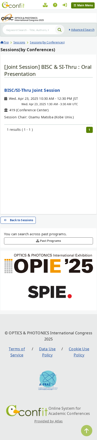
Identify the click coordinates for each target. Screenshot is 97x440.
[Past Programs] (45, 5)
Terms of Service (17, 352)
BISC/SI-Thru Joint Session (32, 90)
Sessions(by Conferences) (47, 42)
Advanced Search (82, 30)
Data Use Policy (47, 352)
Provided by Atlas (48, 421)
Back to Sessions (21, 220)
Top (6, 42)
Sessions (19, 42)
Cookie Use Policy (79, 352)
